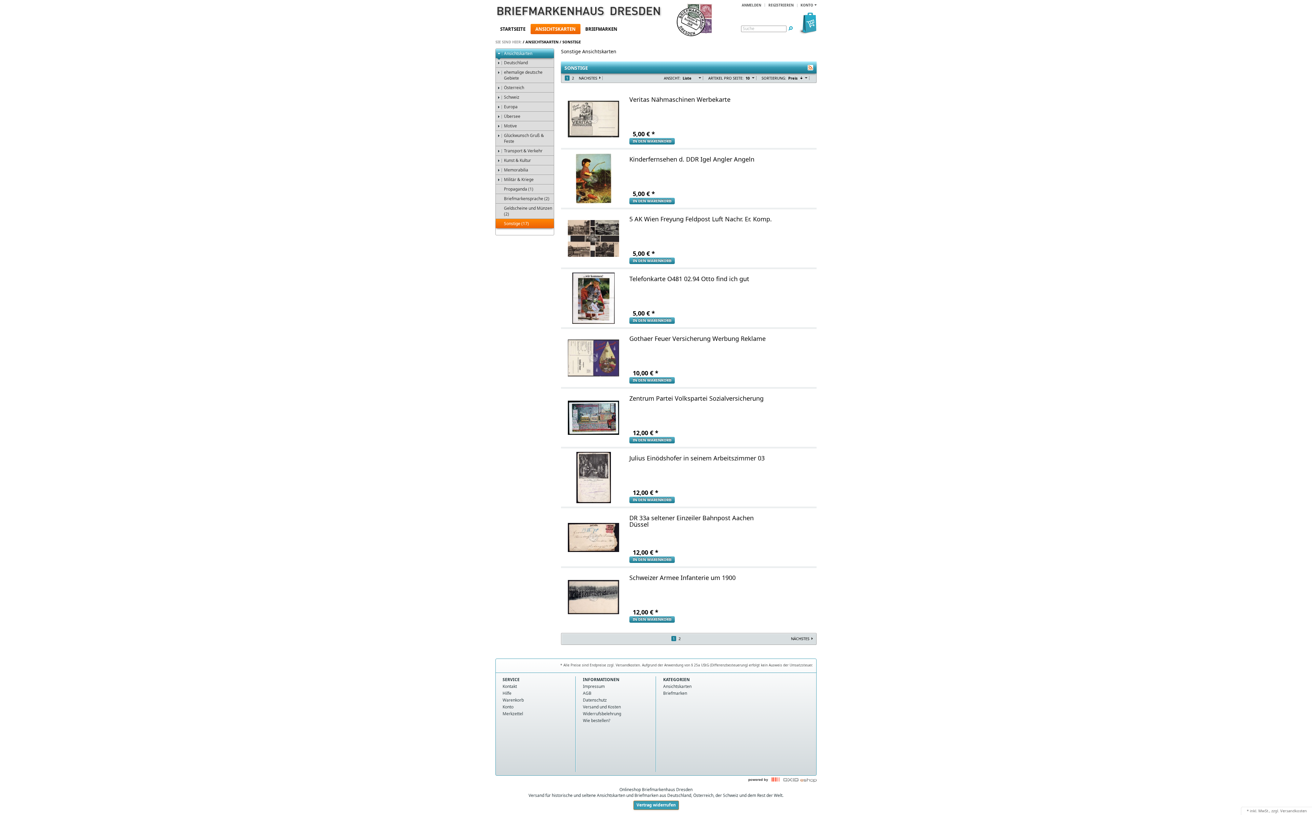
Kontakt (510, 686)
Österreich (514, 88)
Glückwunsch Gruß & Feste (524, 138)
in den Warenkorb (652, 140)
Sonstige (571, 41)
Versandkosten (1293, 810)
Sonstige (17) (516, 223)
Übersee (512, 116)
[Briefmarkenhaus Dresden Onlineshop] (569, 12)
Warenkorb (513, 700)
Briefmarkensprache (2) (526, 199)
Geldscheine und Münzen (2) (528, 211)
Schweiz (511, 97)
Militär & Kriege (519, 179)
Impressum (594, 686)
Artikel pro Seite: (725, 78)
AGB (587, 693)
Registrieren (781, 5)
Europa (511, 107)
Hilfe (507, 693)
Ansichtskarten (555, 29)
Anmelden (751, 5)
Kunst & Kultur (517, 160)
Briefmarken (601, 29)
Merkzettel (513, 714)
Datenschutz (595, 700)
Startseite (512, 29)
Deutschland (516, 63)
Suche (748, 28)
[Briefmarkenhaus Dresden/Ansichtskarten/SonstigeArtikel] (810, 67)
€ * (644, 134)
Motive (510, 126)
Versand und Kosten (602, 707)
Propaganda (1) (518, 189)
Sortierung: (774, 78)
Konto (508, 707)
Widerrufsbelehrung (602, 714)
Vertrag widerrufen (656, 805)
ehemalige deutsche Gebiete (523, 75)
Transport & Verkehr (523, 151)
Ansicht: (672, 78)
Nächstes (588, 78)
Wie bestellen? (596, 720)
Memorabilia (516, 170)
